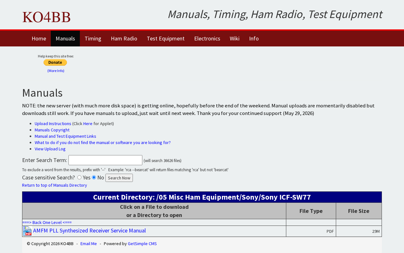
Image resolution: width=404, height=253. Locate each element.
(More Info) (55, 70)
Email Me (88, 243)
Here (87, 123)
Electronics (207, 38)
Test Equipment (166, 38)
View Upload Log (50, 149)
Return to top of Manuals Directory (54, 185)
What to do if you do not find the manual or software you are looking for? (103, 142)
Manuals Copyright (52, 130)
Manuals (65, 38)
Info (254, 38)
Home (39, 38)
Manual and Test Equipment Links (65, 136)
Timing (93, 38)
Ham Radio (124, 38)
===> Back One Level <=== (47, 222)
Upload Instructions (53, 123)
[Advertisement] (242, 62)
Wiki (235, 38)
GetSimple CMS (142, 243)
